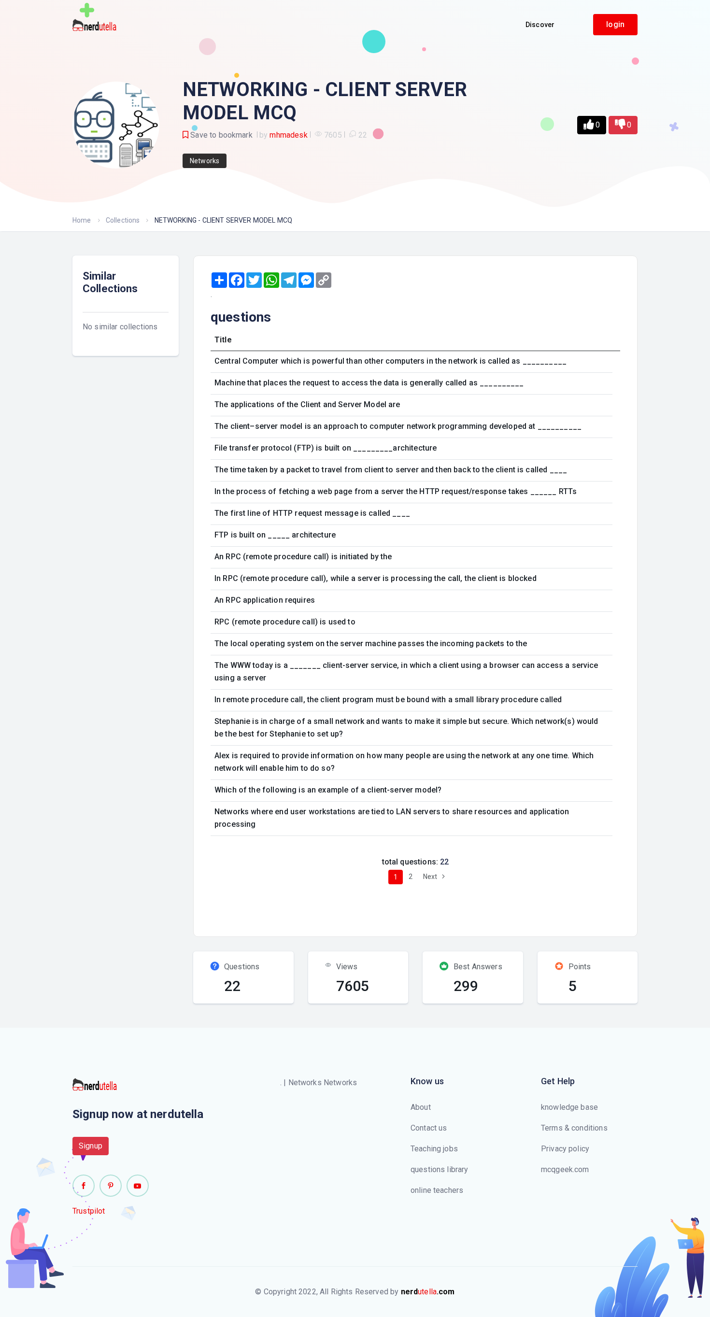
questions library (440, 1169)
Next (431, 876)
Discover (539, 24)
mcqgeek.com (565, 1169)
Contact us (429, 1128)
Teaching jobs (434, 1148)
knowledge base (569, 1107)
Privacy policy (565, 1148)
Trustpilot (88, 1211)
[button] (591, 125)
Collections (123, 220)
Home (81, 220)
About (421, 1107)
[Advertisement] (380, 906)
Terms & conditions (574, 1128)
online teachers (437, 1190)
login (615, 24)
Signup (90, 1145)
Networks (204, 161)
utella (428, 1291)
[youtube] (138, 1186)
